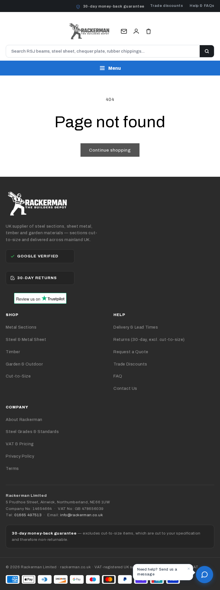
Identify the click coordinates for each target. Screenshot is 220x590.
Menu (114, 68)
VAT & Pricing (20, 444)
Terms (12, 468)
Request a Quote (130, 351)
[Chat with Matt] (204, 574)
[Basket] (148, 31)
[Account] (136, 31)
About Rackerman (24, 419)
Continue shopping (110, 150)
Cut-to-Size (18, 376)
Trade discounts (166, 6)
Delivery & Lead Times (135, 327)
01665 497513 (28, 515)
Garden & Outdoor (24, 364)
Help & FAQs (202, 6)
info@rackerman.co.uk (81, 515)
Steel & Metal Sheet (26, 339)
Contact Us (125, 388)
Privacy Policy (20, 456)
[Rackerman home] (89, 31)
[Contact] (123, 31)
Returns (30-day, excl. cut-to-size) (149, 339)
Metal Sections (21, 327)
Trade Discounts (130, 364)
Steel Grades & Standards (32, 431)
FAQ (117, 376)
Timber (13, 351)
